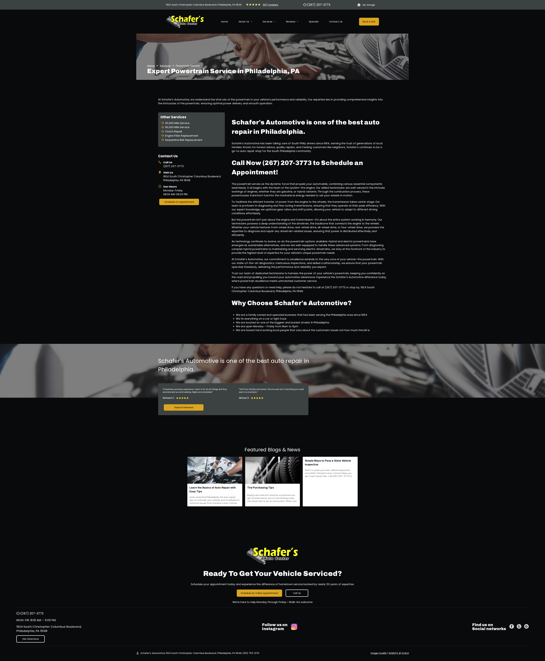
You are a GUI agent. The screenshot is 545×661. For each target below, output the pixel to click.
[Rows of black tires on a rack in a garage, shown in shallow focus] (272, 470)
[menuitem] (224, 21)
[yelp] (519, 626)
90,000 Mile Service (177, 127)
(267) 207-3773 (173, 166)
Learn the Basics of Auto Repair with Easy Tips (212, 489)
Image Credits (379, 653)
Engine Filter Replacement (181, 135)
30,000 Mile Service (177, 123)
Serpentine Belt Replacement (183, 140)
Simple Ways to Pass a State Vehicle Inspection (328, 462)
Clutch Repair (173, 131)
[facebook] (511, 626)
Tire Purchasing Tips (260, 487)
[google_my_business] (526, 626)
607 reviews (270, 5)
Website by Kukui (399, 653)
